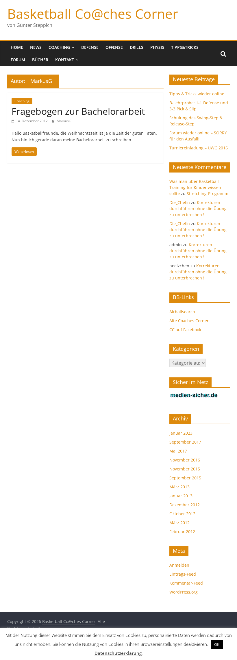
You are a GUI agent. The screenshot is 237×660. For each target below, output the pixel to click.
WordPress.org (183, 592)
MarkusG (64, 120)
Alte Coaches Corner (189, 320)
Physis (157, 47)
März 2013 (179, 487)
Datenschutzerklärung (118, 653)
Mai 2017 (178, 451)
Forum (18, 59)
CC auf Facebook (185, 329)
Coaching (59, 47)
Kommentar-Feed (186, 583)
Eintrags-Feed (182, 574)
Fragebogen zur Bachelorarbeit (78, 111)
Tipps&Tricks (185, 47)
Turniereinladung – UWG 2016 (198, 148)
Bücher (40, 59)
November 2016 (184, 460)
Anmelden (179, 565)
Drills (136, 47)
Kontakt (64, 59)
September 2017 (185, 442)
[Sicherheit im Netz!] (194, 395)
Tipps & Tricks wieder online (196, 94)
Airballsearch (182, 311)
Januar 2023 (180, 433)
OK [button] (216, 644)
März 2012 (179, 522)
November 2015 (184, 469)
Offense (114, 47)
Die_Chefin (179, 202)
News (36, 47)
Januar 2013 (180, 495)
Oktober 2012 (182, 513)
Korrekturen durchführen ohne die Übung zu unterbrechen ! (198, 208)
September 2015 (185, 478)
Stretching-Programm (207, 193)
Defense (90, 47)
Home (17, 47)
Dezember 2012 (184, 504)
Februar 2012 (182, 531)
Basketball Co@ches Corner (92, 14)
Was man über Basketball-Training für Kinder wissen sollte (195, 187)
